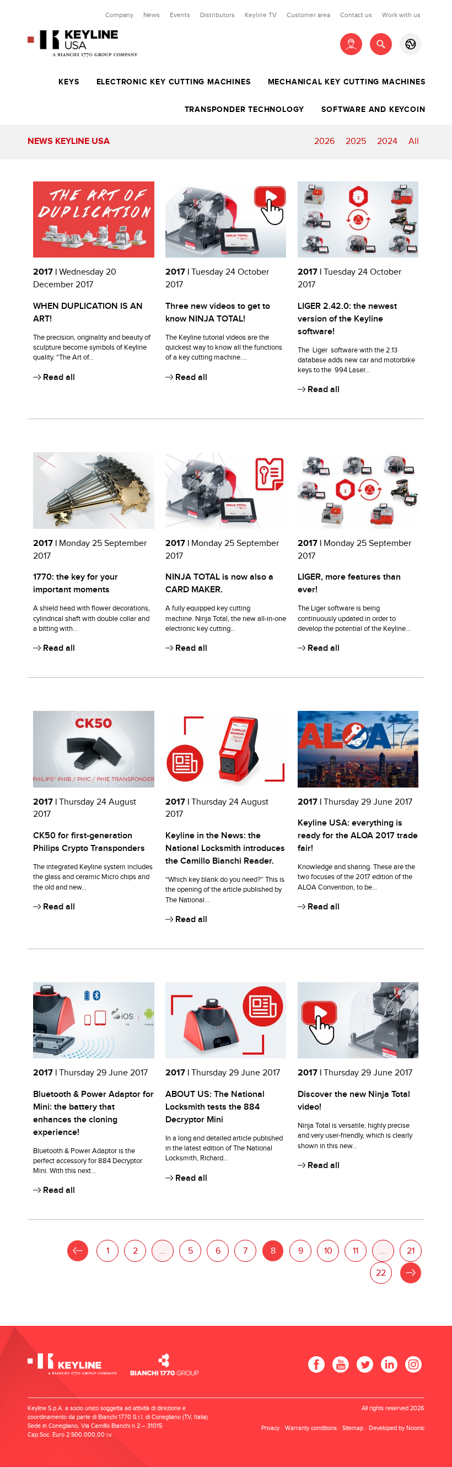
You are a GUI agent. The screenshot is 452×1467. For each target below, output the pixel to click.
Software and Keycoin (373, 109)
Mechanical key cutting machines (347, 82)
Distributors (217, 15)
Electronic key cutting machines (173, 82)
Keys (68, 82)
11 (355, 1251)
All (413, 141)
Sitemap (352, 1428)
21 (411, 1251)
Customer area (308, 15)
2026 (324, 141)
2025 (356, 141)
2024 (387, 141)
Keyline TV (261, 15)
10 (328, 1251)
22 (381, 1273)
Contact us (356, 15)
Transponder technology (245, 109)
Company (119, 15)
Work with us (401, 15)
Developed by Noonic (396, 1428)
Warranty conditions (311, 1428)
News (151, 15)
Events (180, 15)
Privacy (270, 1428)
